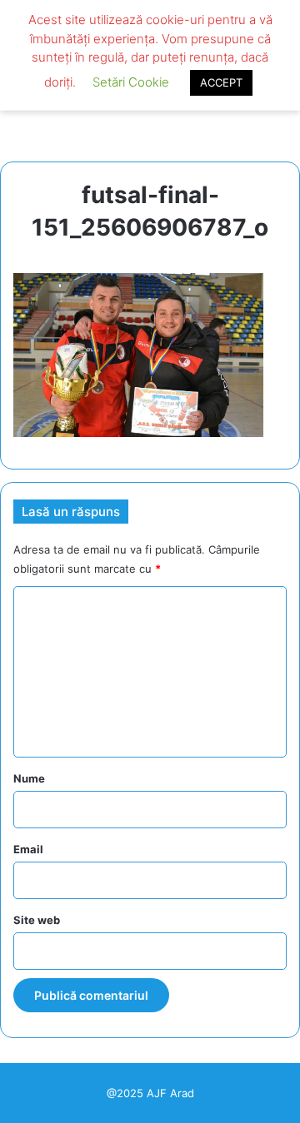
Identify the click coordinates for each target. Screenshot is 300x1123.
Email (28, 849)
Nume (29, 778)
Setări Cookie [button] (130, 82)
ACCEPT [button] (221, 82)
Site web (36, 920)
